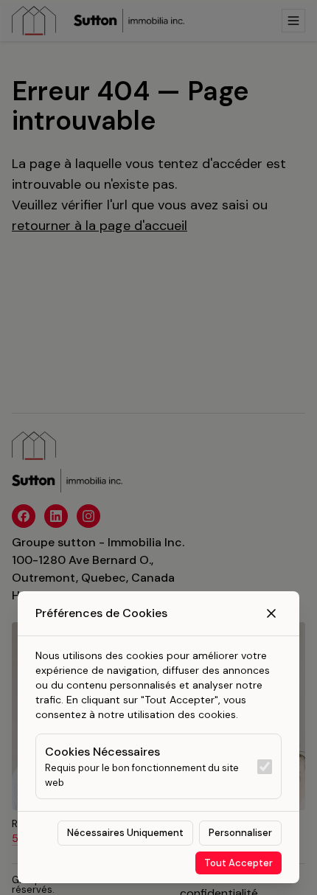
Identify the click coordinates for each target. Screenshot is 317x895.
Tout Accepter (238, 863)
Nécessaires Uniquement (125, 832)
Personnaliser (240, 832)
